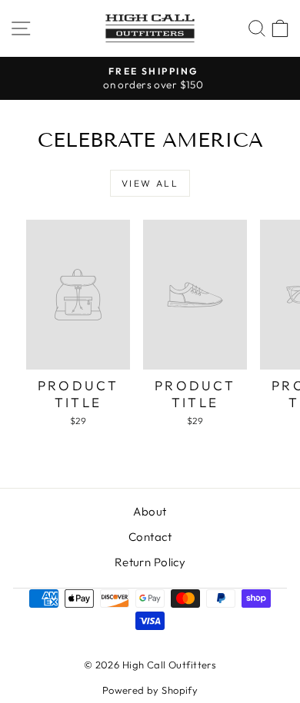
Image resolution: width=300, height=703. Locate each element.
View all (150, 183)
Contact (150, 536)
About (149, 511)
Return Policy (150, 562)
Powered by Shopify (150, 690)
